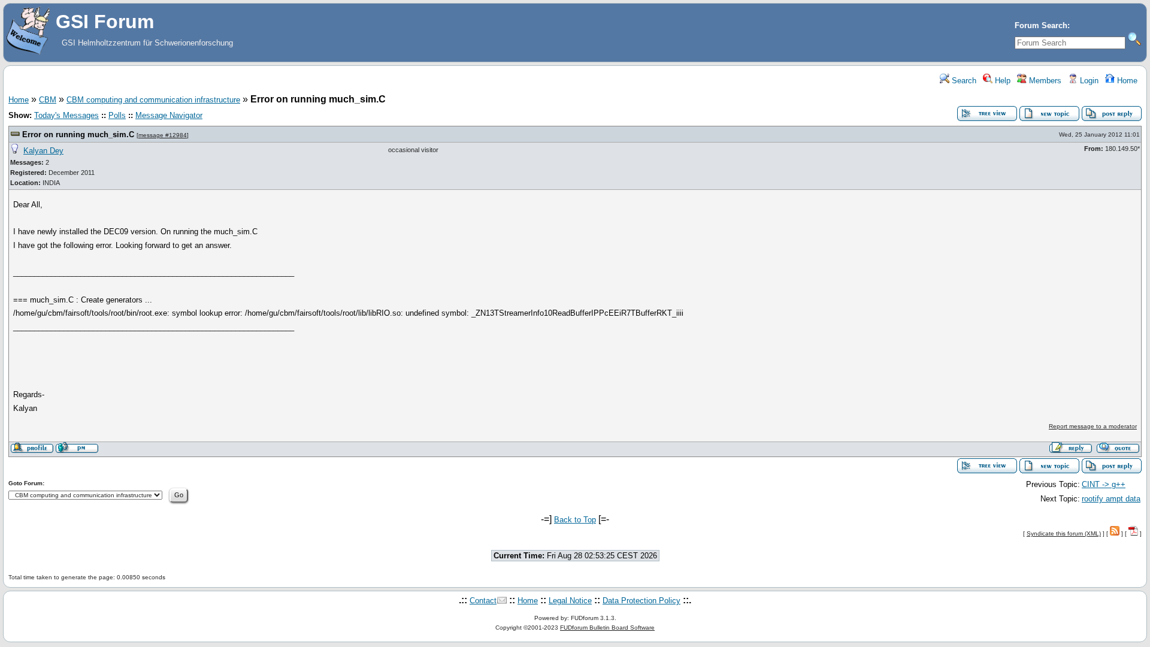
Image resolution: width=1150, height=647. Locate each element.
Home (1126, 80)
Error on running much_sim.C (78, 134)
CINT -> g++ (1103, 484)
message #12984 (162, 135)
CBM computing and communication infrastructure (153, 99)
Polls (117, 115)
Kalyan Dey (43, 150)
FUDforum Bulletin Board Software (607, 627)
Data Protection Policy (641, 600)
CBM (47, 99)
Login (1088, 80)
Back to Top (575, 519)
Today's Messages (66, 115)
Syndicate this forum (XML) (1064, 533)
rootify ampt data (1111, 498)
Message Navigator (168, 115)
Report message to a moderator (1093, 426)
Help (1001, 80)
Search (962, 80)
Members (1044, 80)
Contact (483, 600)
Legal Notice (570, 600)
